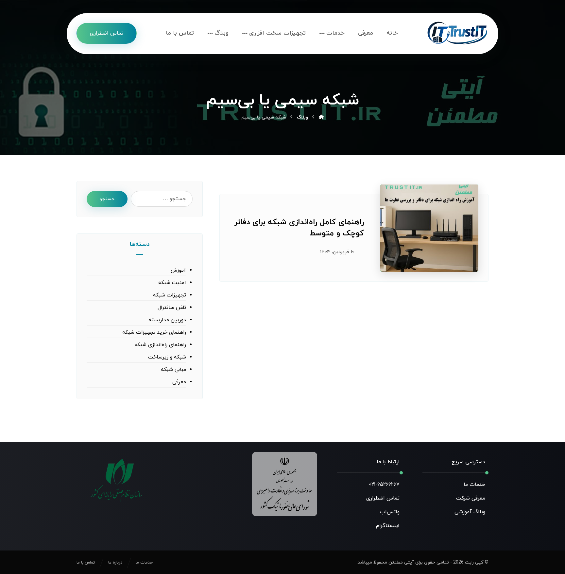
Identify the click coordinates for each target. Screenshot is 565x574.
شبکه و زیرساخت (167, 357)
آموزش (178, 270)
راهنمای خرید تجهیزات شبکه (154, 332)
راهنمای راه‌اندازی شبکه (160, 344)
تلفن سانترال (172, 307)
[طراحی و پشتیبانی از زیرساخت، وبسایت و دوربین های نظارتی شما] (457, 33)
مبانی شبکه (173, 369)
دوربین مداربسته (167, 320)
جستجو (107, 199)
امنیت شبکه (172, 282)
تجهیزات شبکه (169, 295)
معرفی (179, 382)
